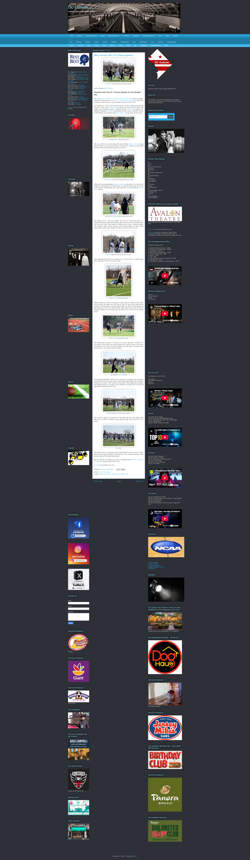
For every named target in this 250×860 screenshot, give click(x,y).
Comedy (96, 42)
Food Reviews (143, 42)
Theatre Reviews (155, 45)
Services (112, 45)
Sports (128, 45)
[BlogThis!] (119, 469)
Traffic (167, 36)
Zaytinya (77, 103)
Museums (81, 45)
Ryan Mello (115, 298)
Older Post (139, 481)
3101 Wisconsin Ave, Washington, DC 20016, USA (114, 474)
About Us (80, 36)
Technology (143, 45)
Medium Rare (83, 86)
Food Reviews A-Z (91, 36)
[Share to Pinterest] (124, 469)
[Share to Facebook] (123, 469)
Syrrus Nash (115, 338)
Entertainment (125, 42)
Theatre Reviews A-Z (149, 36)
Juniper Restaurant (82, 75)
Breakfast (79, 42)
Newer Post (98, 481)
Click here (97, 465)
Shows (121, 45)
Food (134, 42)
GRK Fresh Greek (80, 91)
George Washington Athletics (156, 567)
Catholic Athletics (153, 564)
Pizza (104, 45)
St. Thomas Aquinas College (124, 100)
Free (152, 42)
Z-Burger (81, 97)
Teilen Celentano (134, 144)
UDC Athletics (109, 88)
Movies (72, 45)
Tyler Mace (110, 111)
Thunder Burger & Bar (82, 78)
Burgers (88, 42)
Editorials (114, 42)
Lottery (103, 36)
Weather (175, 36)
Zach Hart (130, 109)
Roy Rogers (81, 85)
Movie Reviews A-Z (113, 36)
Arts (71, 42)
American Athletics (153, 562)
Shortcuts (126, 36)
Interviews (160, 42)
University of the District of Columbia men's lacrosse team (114, 98)
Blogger (135, 856)
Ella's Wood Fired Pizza (82, 98)
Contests (105, 42)
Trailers (166, 45)
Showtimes (136, 36)
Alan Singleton (120, 113)
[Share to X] (121, 469)
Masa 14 (78, 76)
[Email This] (117, 469)
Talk (135, 45)
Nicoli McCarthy (121, 374)
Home (71, 36)
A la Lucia (79, 92)
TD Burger (78, 104)
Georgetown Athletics (154, 565)
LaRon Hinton (109, 83)
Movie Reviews (171, 42)
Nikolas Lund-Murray (119, 184)
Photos (97, 45)
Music (89, 45)
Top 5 (160, 36)
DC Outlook (78, 7)
